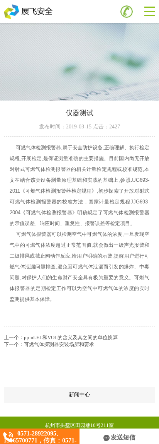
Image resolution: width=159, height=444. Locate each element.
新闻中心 (112, 395)
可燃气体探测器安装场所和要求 (59, 344)
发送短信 (123, 437)
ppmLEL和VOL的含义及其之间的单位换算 (71, 337)
